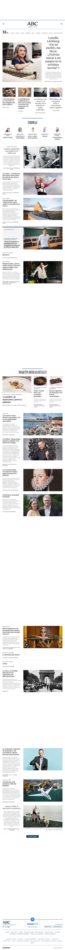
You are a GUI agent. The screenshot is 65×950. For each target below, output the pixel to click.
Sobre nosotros (14, 932)
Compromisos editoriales (49, 933)
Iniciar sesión (61, 24)
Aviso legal (57, 932)
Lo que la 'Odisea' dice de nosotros (32, 137)
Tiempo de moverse (58, 33)
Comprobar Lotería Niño (11, 939)
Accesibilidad (12, 933)
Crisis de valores (8, 137)
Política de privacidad (29, 932)
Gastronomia (45, 33)
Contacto (21, 932)
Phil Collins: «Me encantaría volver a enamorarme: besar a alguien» (56, 103)
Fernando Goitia (6, 511)
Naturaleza (28, 33)
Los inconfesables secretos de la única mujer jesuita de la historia (10, 472)
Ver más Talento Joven (9, 229)
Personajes (38, 33)
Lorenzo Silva (5, 257)
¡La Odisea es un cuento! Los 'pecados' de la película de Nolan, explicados (40, 104)
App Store (49, 926)
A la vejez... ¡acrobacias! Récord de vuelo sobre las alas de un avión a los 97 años (11, 176)
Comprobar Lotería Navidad (30, 939)
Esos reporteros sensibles (57, 138)
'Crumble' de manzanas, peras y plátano (12, 399)
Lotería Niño (20, 939)
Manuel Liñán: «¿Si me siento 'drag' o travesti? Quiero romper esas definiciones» (11, 266)
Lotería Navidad (40, 939)
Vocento (7, 932)
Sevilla (35, 26)
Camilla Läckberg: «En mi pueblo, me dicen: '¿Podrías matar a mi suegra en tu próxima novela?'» (53, 53)
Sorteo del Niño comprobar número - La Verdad (51, 940)
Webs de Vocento (58, 947)
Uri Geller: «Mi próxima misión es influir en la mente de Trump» (11, 441)
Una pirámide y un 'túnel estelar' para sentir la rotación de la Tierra (11, 203)
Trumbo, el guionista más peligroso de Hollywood (12, 151)
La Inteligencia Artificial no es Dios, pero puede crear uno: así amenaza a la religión (24, 103)
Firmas (50, 33)
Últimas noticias (6, 940)
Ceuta (5, 664)
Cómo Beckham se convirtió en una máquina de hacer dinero (9, 102)
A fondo (12, 33)
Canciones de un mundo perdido (20, 137)
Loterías (13, 940)
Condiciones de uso (49, 932)
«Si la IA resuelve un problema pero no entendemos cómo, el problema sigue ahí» (12, 244)
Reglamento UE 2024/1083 (23, 933)
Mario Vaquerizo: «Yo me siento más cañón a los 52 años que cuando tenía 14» (11, 631)
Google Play (58, 926)
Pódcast (32, 942)
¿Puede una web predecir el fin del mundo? (9, 784)
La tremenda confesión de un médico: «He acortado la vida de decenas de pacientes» (11, 752)
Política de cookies (39, 932)
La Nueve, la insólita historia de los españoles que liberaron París (10, 673)
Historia (17, 33)
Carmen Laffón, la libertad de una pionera (12, 807)
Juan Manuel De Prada (7, 657)
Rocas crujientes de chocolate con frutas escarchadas (55, 393)
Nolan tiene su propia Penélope (11, 496)
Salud (33, 33)
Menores (44, 136)
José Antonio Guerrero (8, 192)
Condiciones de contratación (36, 933)
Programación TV (55, 939)
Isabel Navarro (6, 434)
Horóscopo (48, 939)
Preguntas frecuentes (35, 940)
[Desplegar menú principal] (3, 24)
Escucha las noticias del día (23, 940)
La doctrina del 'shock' (11, 655)
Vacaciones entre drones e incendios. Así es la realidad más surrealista (11, 418)
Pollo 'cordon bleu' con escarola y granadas (39, 393)
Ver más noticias (32, 836)
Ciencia (22, 33)
